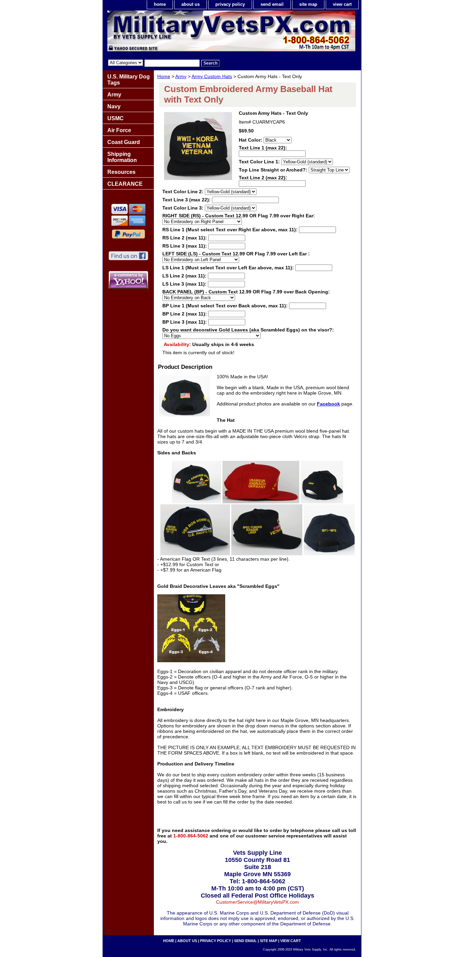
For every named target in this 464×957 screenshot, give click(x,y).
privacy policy (230, 4)
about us (190, 4)
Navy (114, 106)
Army (180, 76)
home (160, 4)
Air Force (119, 130)
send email (272, 4)
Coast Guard (123, 142)
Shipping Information (122, 157)
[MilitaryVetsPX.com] (188, 32)
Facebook (328, 404)
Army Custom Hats (212, 76)
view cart (342, 4)
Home (163, 76)
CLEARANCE (125, 184)
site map (308, 4)
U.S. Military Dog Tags (128, 80)
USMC (115, 118)
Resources (121, 172)
